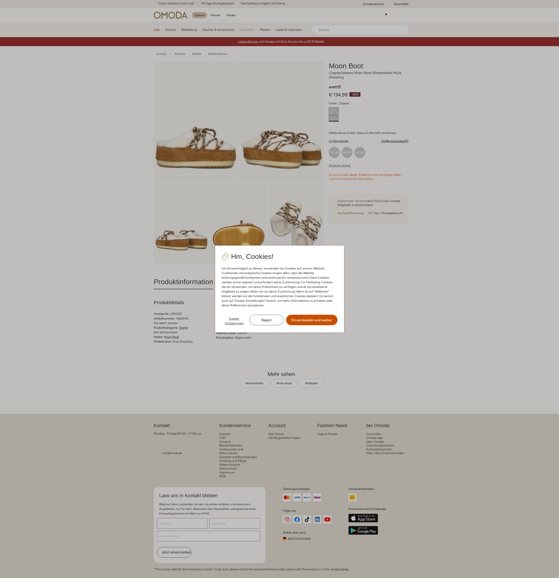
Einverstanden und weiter (311, 320)
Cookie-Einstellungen (234, 321)
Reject (266, 320)
